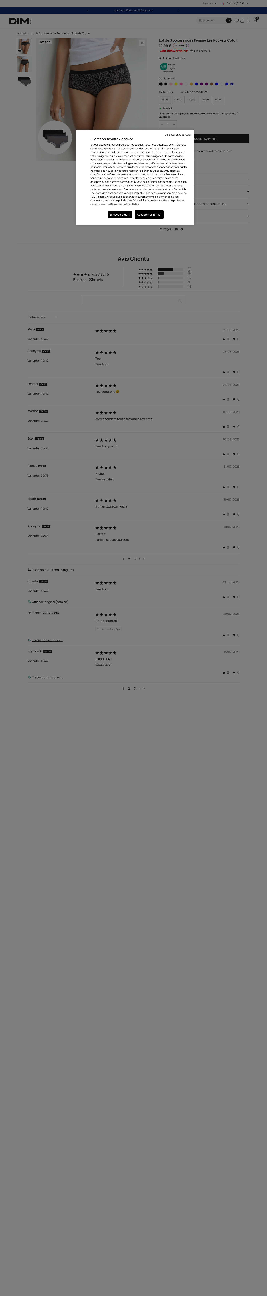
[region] (135, 177)
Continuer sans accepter (178, 134)
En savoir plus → (120, 214)
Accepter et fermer (149, 214)
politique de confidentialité (123, 204)
